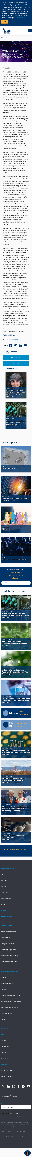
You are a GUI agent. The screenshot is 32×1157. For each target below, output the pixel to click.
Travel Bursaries (6, 1013)
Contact (14, 1096)
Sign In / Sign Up (6, 1070)
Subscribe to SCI (16, 357)
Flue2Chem (4, 892)
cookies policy (20, 17)
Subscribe (5, 1096)
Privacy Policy (8, 1136)
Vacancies (4, 1058)
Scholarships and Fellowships (11, 1001)
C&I (2, 874)
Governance (5, 1046)
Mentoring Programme (8, 949)
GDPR (21, 1136)
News (7, 37)
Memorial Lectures (7, 983)
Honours (3, 989)
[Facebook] (18, 1086)
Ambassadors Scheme (8, 931)
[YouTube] (28, 1086)
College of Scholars (7, 943)
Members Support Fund (9, 961)
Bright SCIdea (5, 937)
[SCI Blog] (23, 1086)
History (3, 1040)
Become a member (7, 1076)
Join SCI (16, 364)
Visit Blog (14, 351)
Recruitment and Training (9, 955)
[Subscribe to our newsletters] (6, 713)
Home (2, 37)
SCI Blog (3, 886)
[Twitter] (3, 1087)
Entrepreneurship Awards (9, 1007)
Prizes (3, 1019)
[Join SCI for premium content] (6, 725)
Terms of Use (21, 1131)
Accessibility (6, 1131)
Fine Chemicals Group (12, 339)
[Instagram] (13, 1086)
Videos (3, 904)
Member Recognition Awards (10, 995)
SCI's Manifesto (6, 898)
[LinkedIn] (8, 1086)
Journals (4, 880)
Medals (3, 977)
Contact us (4, 1052)
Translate (15, 1113)
